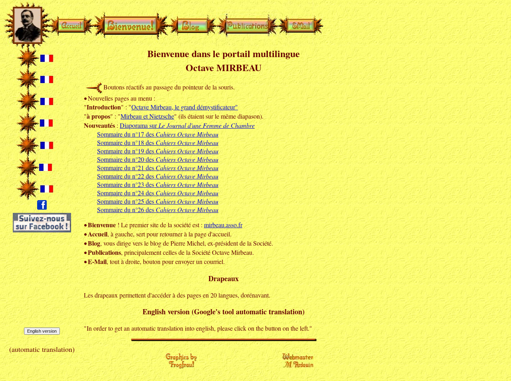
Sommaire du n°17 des (157, 134)
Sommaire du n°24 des (157, 193)
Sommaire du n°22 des (157, 176)
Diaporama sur (187, 125)
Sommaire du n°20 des (157, 159)
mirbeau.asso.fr (223, 224)
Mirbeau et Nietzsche (147, 116)
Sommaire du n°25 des (157, 201)
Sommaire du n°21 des (157, 167)
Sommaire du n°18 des (157, 142)
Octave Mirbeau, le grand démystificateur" (184, 107)
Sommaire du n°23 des (157, 184)
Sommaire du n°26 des (157, 209)
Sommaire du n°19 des (157, 151)
